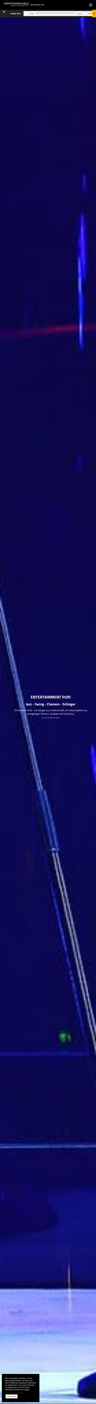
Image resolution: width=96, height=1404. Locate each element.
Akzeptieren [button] (11, 1396)
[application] (59, 13)
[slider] (91, 13)
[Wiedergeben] (25, 13)
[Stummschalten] (85, 13)
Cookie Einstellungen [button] (15, 1393)
